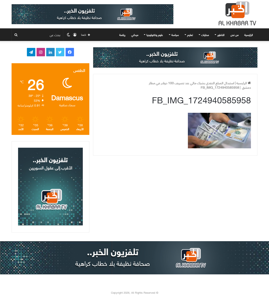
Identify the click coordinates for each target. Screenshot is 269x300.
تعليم (190, 34)
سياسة (175, 34)
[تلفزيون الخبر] (236, 13)
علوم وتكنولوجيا (154, 34)
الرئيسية (249, 34)
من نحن (235, 34)
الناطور (220, 34)
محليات (205, 34)
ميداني (134, 34)
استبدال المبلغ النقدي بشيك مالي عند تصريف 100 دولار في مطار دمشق (200, 85)
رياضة (122, 34)
